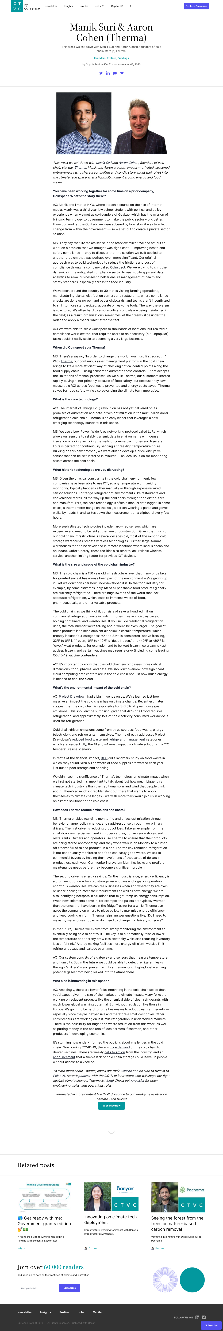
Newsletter (51, 6)
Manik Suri (103, 162)
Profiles (84, 6)
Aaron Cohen (128, 162)
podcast (84, 1076)
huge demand (120, 1047)
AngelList (137, 1080)
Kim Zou (108, 64)
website (126, 1071)
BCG (104, 758)
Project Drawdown (72, 696)
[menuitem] (50, 6)
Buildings (123, 58)
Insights (68, 6)
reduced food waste (87, 739)
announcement (64, 1057)
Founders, (100, 58)
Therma (80, 167)
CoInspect (117, 267)
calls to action (115, 1052)
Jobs (98, 6)
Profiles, (112, 58)
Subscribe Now (111, 1105)
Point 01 (59, 1076)
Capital (115, 6)
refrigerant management (127, 739)
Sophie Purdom (94, 64)
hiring (108, 1080)
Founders (93, 1248)
